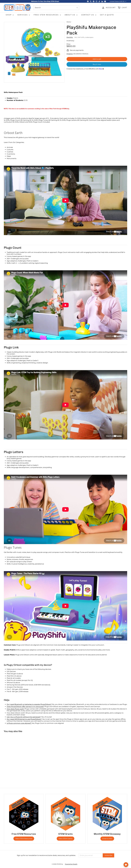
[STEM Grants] (65, 814)
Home (69, 22)
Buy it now (97, 64)
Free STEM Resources (46, 15)
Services (22, 15)
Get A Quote (107, 15)
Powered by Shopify (71, 864)
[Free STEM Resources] (24, 814)
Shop (9, 15)
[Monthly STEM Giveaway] (107, 814)
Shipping (70, 54)
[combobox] (56, 7)
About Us (70, 15)
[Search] (77, 7)
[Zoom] (34, 52)
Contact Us (88, 15)
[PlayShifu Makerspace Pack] (14, 751)
